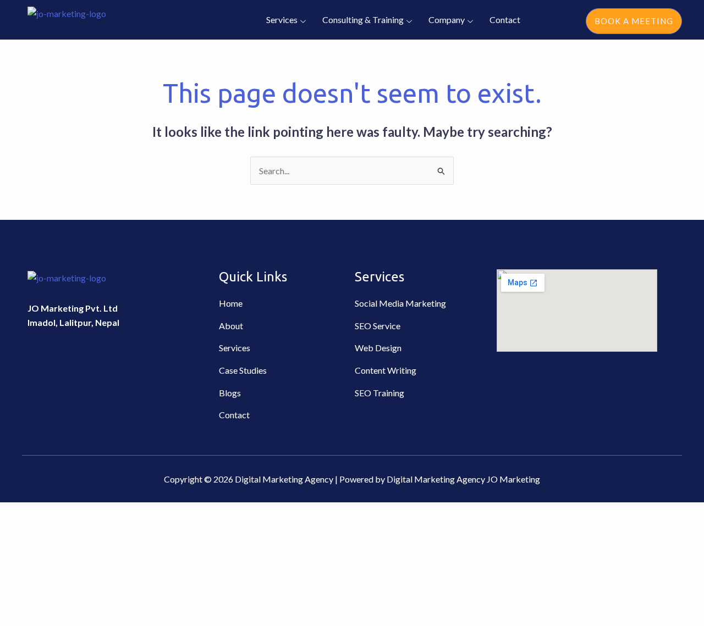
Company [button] (446, 19)
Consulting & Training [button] (363, 19)
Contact (505, 19)
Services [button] (282, 19)
